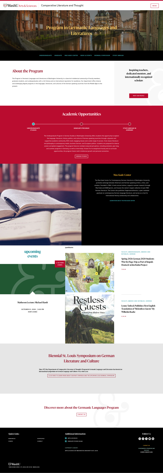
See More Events (60, 264)
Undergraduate (45, 55)
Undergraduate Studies (33, 129)
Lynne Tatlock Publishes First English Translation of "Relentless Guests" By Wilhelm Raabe (138, 308)
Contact (40, 441)
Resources (11, 438)
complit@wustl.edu (146, 452)
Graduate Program (81, 128)
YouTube (149, 438)
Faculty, (124, 252)
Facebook (143, 438)
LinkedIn (153, 438)
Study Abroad (118, 55)
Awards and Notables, (136, 301)
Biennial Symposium (102, 55)
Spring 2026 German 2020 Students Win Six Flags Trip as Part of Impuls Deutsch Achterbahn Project (137, 261)
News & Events (86, 55)
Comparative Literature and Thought (62, 5)
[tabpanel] (81, 144)
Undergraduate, (134, 252)
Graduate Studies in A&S (75, 441)
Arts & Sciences (72, 438)
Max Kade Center (71, 55)
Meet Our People (138, 95)
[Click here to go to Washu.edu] (14, 465)
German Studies (81, 156)
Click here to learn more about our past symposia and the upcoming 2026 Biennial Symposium (81, 375)
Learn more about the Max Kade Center (122, 200)
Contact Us (81, 414)
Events (10, 441)
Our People (41, 438)
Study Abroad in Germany (129, 129)
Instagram (139, 438)
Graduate (58, 55)
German (133, 254)
